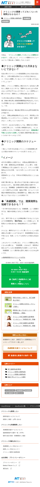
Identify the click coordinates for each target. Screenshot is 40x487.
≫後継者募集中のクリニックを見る (13, 257)
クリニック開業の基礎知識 (12, 18)
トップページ (5, 406)
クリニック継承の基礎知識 (16, 372)
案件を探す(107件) (28, 7)
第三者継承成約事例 (14, 369)
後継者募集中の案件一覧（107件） (14, 433)
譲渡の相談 (8, 7)
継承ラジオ (19, 393)
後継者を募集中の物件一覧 (21, 355)
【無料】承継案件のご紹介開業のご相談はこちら (21, 281)
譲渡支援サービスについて (11, 416)
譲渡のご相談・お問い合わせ (12, 419)
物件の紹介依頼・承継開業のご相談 (14, 436)
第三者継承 (9, 393)
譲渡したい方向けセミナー (11, 449)
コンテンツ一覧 (20, 406)
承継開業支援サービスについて (20, 348)
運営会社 (6, 468)
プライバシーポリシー (10, 462)
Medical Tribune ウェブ (10, 465)
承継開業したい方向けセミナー (13, 446)
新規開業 (5, 21)
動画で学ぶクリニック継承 (16, 377)
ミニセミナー (10, 390)
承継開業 (27, 18)
